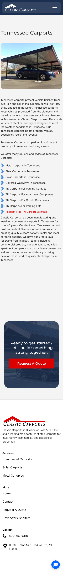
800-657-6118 (18, 535)
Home (6, 493)
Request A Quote (31, 363)
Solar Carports (12, 467)
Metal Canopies (13, 475)
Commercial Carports (17, 459)
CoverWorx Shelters (16, 518)
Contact (7, 501)
